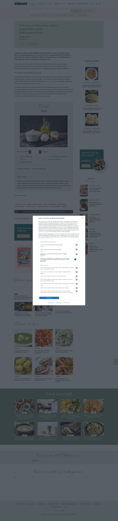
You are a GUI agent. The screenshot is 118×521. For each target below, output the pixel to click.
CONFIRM (49, 297)
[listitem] (59, 242)
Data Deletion (51, 302)
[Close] (82, 218)
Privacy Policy (67, 302)
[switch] (76, 245)
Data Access (59, 302)
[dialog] (59, 260)
